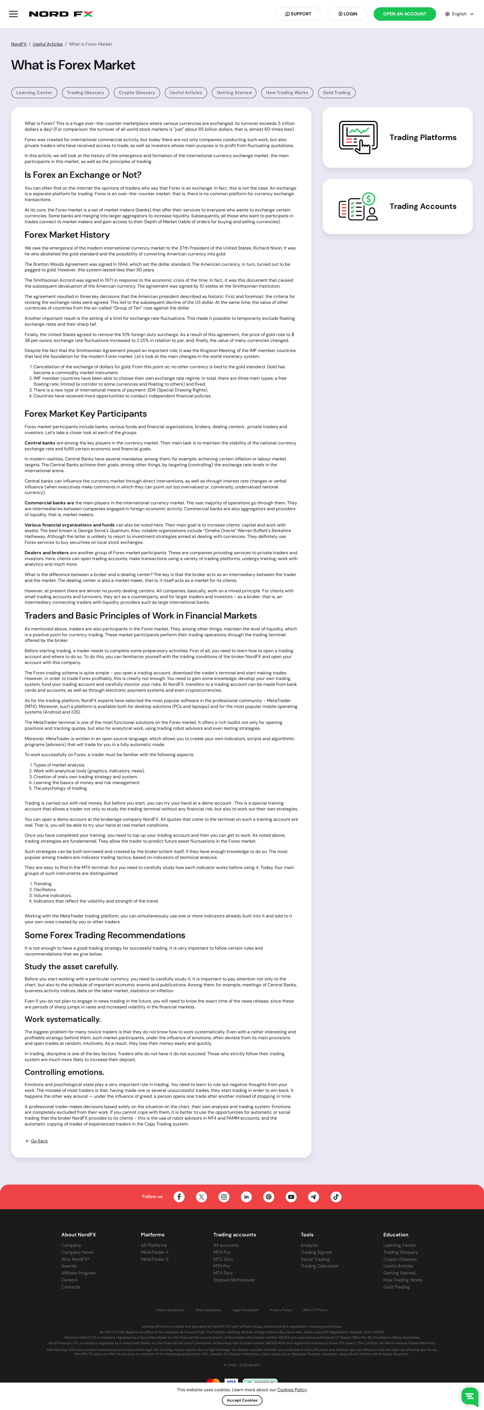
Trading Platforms (423, 137)
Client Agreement (170, 1310)
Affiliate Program (78, 1273)
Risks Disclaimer (208, 1310)
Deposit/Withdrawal (234, 1280)
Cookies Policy (292, 1390)
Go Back (39, 1141)
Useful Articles (48, 44)
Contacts (70, 1287)
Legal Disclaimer (245, 1310)
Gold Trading (337, 92)
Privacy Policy (281, 1310)
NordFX (19, 44)
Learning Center (34, 92)
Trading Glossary (85, 92)
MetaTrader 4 (155, 1252)
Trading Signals (316, 1252)
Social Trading (315, 1259)
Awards (69, 1266)
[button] (13, 14)
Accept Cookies (242, 1400)
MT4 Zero (222, 1273)
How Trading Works (287, 92)
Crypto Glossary (137, 92)
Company (71, 1245)
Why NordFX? (75, 1259)
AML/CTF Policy (315, 1310)
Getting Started (234, 92)
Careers (69, 1280)
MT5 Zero (223, 1259)
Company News (77, 1252)
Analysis (309, 1245)
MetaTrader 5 (155, 1259)
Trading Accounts (423, 206)
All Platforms (154, 1245)
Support (301, 14)
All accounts (226, 1245)
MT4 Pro (221, 1266)
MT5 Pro (221, 1252)
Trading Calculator (320, 1266)
